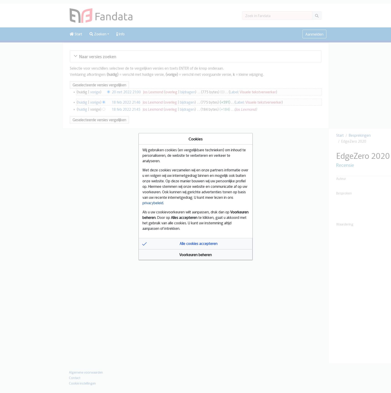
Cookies (196, 138)
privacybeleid (152, 202)
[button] (195, 243)
